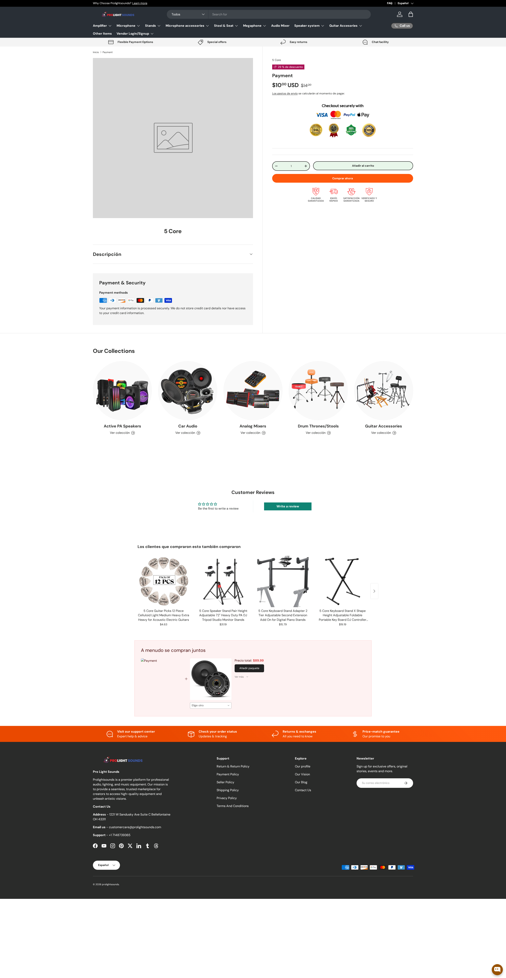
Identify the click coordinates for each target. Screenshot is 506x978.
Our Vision (302, 774)
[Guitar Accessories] (383, 390)
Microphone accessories (185, 26)
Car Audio (187, 426)
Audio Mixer (280, 26)
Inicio (96, 52)
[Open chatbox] (497, 969)
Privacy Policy (227, 798)
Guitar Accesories (343, 26)
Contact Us (303, 790)
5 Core (276, 60)
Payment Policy (228, 774)
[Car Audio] (187, 390)
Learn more (139, 3)
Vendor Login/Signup (133, 33)
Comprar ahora (342, 178)
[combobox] (269, 14)
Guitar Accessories (383, 426)
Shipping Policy (228, 790)
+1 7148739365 (119, 835)
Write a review (288, 506)
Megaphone (252, 26)
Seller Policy (225, 782)
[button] (410, 14)
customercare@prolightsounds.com (135, 827)
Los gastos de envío (285, 93)
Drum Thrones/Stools (318, 426)
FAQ (389, 3)
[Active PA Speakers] (122, 390)
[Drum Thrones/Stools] (318, 390)
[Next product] (374, 591)
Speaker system (307, 26)
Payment (108, 52)
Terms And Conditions (233, 806)
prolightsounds (110, 884)
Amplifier (100, 26)
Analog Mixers (253, 426)
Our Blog (301, 782)
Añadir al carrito (363, 165)
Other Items (102, 33)
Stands (150, 26)
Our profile (302, 766)
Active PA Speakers (122, 426)
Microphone (126, 26)
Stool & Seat (223, 26)
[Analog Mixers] (253, 390)
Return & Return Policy (233, 766)
